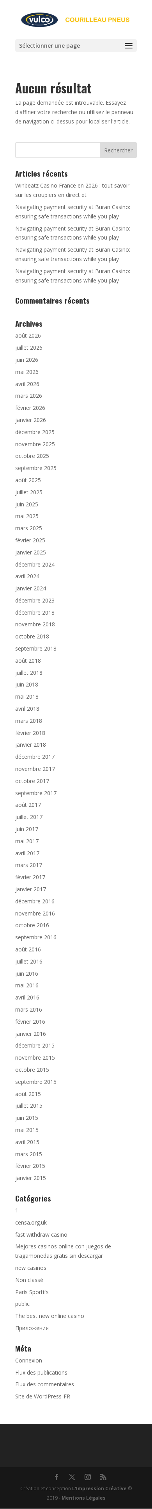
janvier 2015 (30, 1178)
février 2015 (30, 1165)
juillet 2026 (28, 347)
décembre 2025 (35, 432)
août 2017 (28, 804)
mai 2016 (27, 985)
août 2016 (28, 949)
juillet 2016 (28, 961)
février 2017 (30, 877)
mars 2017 (28, 865)
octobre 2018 (32, 636)
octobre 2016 (32, 925)
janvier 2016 (30, 1033)
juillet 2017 (28, 817)
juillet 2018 (28, 672)
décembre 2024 (35, 564)
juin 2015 (26, 1117)
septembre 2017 (36, 793)
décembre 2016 (35, 901)
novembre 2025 (35, 444)
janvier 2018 (30, 744)
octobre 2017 (32, 781)
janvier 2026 (30, 420)
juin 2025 (26, 504)
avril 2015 (27, 1142)
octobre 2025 (32, 455)
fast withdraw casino (41, 1234)
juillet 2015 (28, 1105)
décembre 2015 (35, 1045)
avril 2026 (27, 384)
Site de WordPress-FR (42, 1396)
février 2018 (30, 733)
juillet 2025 (28, 492)
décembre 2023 (35, 600)
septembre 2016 (36, 937)
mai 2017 (27, 841)
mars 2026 (28, 395)
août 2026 (28, 335)
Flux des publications (41, 1372)
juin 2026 (26, 359)
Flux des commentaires (44, 1384)
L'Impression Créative (99, 1488)
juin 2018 (26, 684)
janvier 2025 (30, 552)
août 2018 (28, 660)
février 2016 (30, 1021)
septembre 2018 (36, 648)
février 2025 (30, 540)
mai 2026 (27, 371)
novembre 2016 (35, 913)
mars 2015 (28, 1154)
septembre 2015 (36, 1081)
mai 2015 (27, 1130)
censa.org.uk (31, 1222)
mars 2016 (28, 1009)
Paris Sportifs (32, 1292)
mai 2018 (27, 696)
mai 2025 (27, 516)
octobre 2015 (32, 1069)
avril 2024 (27, 576)
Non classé (29, 1280)
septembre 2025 (36, 468)
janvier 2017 (30, 889)
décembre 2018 (35, 612)
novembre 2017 (35, 768)
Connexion (28, 1360)
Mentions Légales (84, 1498)
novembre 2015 (35, 1057)
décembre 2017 (35, 756)
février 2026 (30, 407)
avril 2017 (27, 853)
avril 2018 (27, 708)
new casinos (30, 1267)
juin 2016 (26, 973)
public (22, 1303)
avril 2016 (27, 997)
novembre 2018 (35, 624)
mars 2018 (28, 720)
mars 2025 (28, 528)
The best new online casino (49, 1315)
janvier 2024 (30, 588)
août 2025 (28, 480)
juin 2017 (26, 829)
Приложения (32, 1328)
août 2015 (28, 1094)
